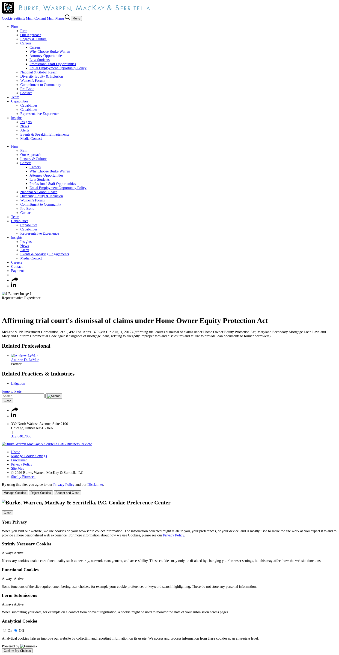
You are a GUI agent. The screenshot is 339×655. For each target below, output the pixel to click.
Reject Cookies (41, 493)
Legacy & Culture (33, 39)
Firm (14, 27)
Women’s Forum (32, 80)
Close (7, 401)
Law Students (40, 60)
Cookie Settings (13, 18)
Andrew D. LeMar (25, 360)
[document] (169, 576)
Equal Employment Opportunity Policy (58, 68)
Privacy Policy (21, 464)
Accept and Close (67, 493)
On (10, 630)
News (24, 126)
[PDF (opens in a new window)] (4, 309)
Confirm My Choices (17, 650)
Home (15, 452)
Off (21, 630)
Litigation (18, 383)
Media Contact (31, 138)
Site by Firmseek (23, 477)
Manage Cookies (15, 493)
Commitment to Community (40, 85)
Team (15, 97)
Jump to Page (11, 391)
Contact (26, 93)
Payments (18, 271)
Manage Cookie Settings (29, 456)
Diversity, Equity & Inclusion (41, 76)
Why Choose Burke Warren (50, 51)
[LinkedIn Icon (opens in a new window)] (13, 286)
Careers (25, 43)
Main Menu (55, 18)
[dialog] (169, 489)
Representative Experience (39, 114)
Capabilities (19, 101)
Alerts (24, 130)
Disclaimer (19, 460)
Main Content (36, 18)
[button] (14, 280)
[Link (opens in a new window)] (47, 444)
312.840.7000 (21, 436)
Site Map (17, 468)
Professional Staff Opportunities (53, 64)
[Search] (68, 18)
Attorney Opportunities (46, 56)
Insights (16, 118)
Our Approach (30, 35)
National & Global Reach (38, 72)
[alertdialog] (169, 576)
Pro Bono (27, 89)
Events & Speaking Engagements (44, 134)
